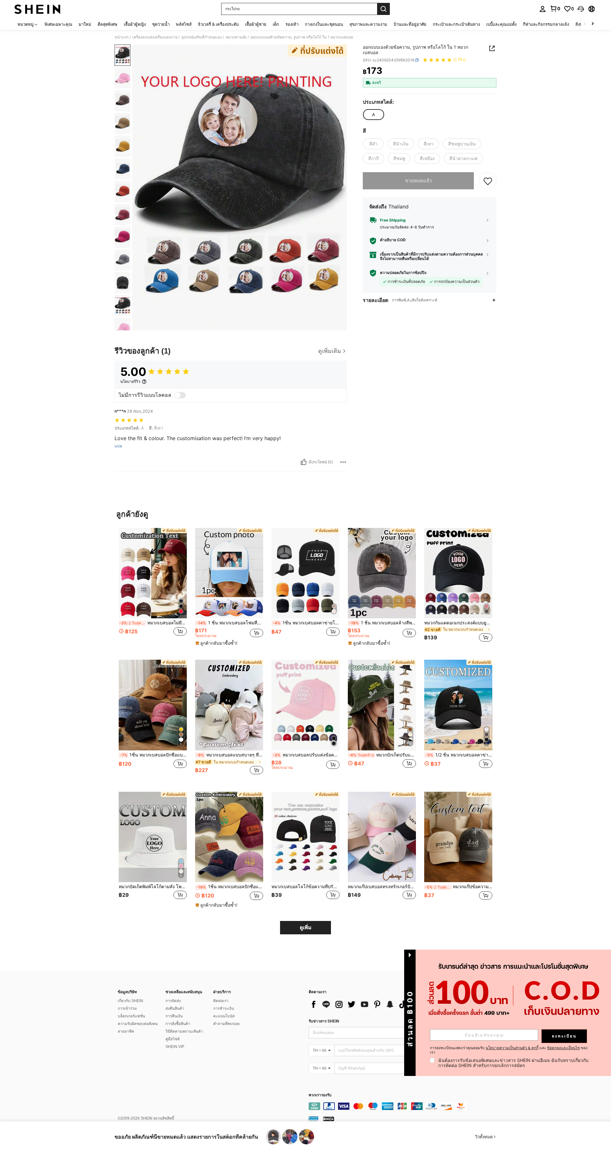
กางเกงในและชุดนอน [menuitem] (324, 24)
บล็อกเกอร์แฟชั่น (131, 1016)
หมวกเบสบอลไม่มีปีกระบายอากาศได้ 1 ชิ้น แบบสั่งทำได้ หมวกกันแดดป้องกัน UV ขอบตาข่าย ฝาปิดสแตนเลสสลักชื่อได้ (153, 622)
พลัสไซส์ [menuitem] (184, 24)
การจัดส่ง (173, 1001)
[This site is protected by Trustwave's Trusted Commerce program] (313, 1118)
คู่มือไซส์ (172, 1039)
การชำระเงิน (223, 1008)
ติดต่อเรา (220, 1001)
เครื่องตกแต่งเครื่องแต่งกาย (155, 37)
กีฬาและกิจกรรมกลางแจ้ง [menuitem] (546, 24)
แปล (118, 446)
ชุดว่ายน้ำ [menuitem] (161, 24)
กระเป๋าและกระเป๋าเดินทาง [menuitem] (456, 24)
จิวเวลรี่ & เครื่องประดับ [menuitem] (218, 24)
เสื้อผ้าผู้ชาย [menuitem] (255, 24)
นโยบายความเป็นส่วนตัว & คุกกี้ (512, 1047)
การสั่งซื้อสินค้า (177, 1024)
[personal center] (542, 9)
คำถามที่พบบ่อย (226, 1024)
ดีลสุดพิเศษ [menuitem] (107, 24)
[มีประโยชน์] (303, 462)
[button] (581, 9)
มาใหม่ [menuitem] (85, 24)
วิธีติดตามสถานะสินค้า (184, 1031)
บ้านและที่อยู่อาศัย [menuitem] (410, 24)
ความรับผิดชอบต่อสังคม (138, 1024)
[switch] (180, 395)
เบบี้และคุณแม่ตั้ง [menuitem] (501, 24)
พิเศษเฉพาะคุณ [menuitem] (58, 24)
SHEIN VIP (174, 1046)
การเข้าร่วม (127, 1008)
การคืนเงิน (174, 1016)
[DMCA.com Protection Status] (328, 1118)
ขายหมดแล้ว (418, 181)
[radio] (373, 114)
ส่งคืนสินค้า (174, 1008)
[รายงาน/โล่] (343, 462)
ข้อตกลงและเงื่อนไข (563, 1047)
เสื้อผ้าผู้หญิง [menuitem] (135, 24)
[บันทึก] (487, 181)
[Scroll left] (585, 24)
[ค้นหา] (383, 9)
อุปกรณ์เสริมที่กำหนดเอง (201, 37)
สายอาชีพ (126, 1031)
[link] (555, 8)
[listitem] (152, 588)
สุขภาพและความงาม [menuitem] (368, 24)
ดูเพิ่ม (306, 927)
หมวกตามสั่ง (236, 37)
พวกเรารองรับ (320, 1095)
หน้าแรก (122, 37)
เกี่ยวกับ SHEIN (130, 1001)
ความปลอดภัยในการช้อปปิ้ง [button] (403, 273)
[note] (217, 643)
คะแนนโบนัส (224, 1016)
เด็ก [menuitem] (276, 24)
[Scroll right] (592, 24)
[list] (360, 1004)
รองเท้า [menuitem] (291, 24)
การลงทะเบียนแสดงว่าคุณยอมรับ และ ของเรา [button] (508, 1050)
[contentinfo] (404, 1106)
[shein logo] (37, 9)
